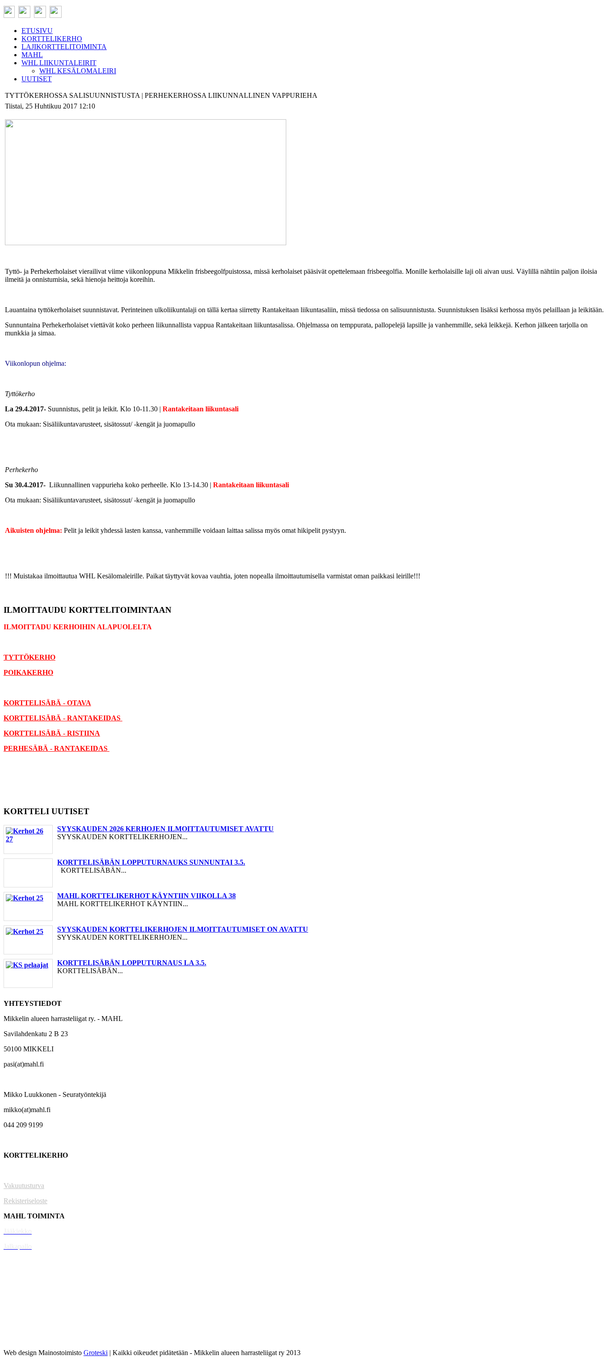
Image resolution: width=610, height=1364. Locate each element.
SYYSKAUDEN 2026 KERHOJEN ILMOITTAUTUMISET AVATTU (165, 829)
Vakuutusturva (24, 1185)
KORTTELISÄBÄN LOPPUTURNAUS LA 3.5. (131, 963)
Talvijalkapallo (24, 1292)
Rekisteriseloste (25, 1201)
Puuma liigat (21, 1322)
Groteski (96, 1352)
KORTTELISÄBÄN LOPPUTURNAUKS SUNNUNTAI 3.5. (151, 862)
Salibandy (18, 1261)
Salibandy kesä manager (38, 1276)
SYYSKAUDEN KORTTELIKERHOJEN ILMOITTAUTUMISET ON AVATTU (182, 929)
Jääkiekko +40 (24, 1337)
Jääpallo (15, 1307)
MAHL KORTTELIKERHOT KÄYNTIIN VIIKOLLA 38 (146, 896)
